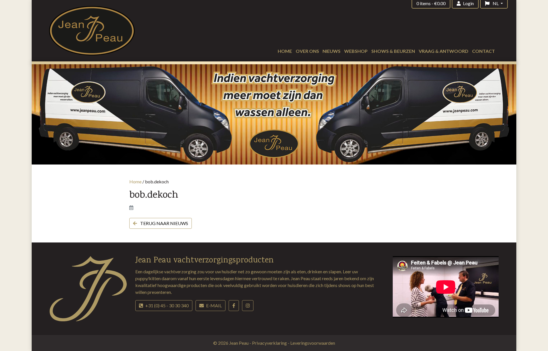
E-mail (214, 305)
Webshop (356, 51)
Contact (483, 51)
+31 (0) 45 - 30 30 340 (167, 305)
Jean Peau (239, 343)
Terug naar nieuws (163, 223)
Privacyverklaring (270, 343)
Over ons (307, 51)
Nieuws (332, 51)
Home (285, 51)
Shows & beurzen (393, 51)
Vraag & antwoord (443, 51)
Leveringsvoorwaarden (312, 343)
